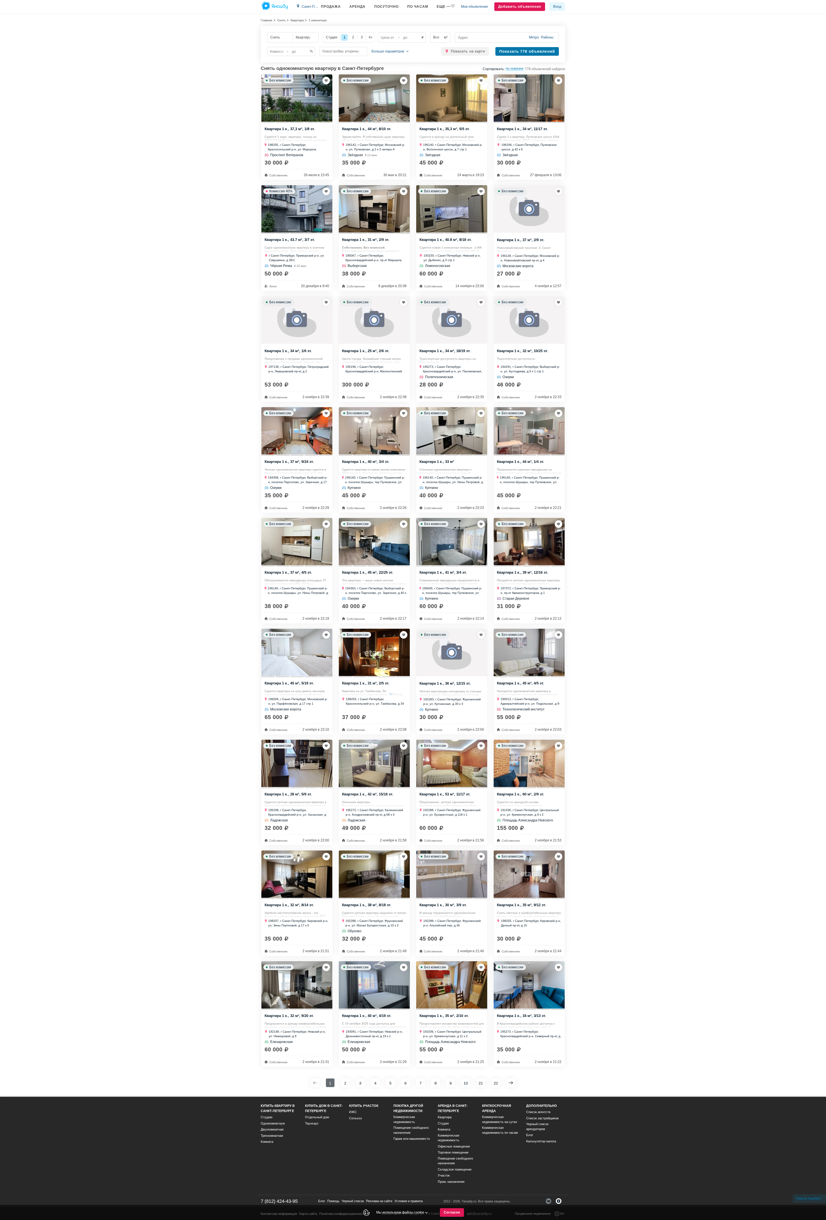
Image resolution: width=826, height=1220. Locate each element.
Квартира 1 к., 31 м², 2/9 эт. (365, 240)
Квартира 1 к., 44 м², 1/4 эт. (520, 462)
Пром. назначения (451, 1181)
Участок (444, 1175)
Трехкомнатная (272, 1135)
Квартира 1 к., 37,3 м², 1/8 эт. (290, 129)
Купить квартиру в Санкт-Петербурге (278, 1108)
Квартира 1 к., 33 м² (436, 462)
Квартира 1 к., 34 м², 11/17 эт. (522, 129)
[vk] (548, 1201)
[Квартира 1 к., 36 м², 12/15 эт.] (451, 652)
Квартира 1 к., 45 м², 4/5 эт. (520, 683)
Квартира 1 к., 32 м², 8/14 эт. (289, 905)
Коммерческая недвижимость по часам (500, 1130)
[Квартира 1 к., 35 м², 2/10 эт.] (451, 985)
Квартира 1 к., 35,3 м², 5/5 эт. (444, 129)
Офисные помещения (454, 1146)
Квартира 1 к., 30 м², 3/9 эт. (443, 905)
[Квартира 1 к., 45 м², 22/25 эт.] (374, 541)
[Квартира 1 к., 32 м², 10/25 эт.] (529, 320)
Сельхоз (355, 1118)
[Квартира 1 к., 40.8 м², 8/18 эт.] (451, 209)
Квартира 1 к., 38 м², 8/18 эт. (366, 905)
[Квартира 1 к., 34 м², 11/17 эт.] (529, 98)
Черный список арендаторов (537, 1126)
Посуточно (386, 6)
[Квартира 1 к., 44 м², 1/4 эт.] (529, 430)
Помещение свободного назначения (411, 1130)
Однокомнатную (273, 1123)
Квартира (297, 20)
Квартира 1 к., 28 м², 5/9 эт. (288, 794)
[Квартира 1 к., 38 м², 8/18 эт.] (374, 874)
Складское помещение (455, 1169)
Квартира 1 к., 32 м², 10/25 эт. (522, 351)
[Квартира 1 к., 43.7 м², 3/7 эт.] (296, 209)
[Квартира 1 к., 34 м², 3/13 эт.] (529, 985)
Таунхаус (312, 1123)
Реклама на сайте (379, 1201)
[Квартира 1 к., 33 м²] (451, 430)
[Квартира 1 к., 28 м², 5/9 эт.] (296, 763)
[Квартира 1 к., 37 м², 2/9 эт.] (529, 209)
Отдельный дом (317, 1117)
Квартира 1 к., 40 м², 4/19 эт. (366, 1016)
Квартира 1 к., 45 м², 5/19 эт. (289, 683)
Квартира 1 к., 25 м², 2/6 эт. (365, 351)
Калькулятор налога (541, 1141)
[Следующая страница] (511, 1082)
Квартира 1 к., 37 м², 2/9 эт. (520, 240)
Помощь (333, 1201)
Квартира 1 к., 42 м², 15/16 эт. (367, 794)
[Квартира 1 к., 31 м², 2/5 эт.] (374, 652)
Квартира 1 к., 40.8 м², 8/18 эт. (445, 240)
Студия (443, 1123)
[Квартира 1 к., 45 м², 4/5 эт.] (529, 652)
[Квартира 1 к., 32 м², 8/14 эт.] (296, 874)
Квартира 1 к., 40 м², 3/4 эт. (365, 462)
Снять (281, 20)
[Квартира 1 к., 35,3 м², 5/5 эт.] (451, 98)
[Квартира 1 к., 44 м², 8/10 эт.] (374, 98)
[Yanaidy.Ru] (274, 6)
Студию (266, 1117)
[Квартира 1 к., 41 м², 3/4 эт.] (451, 541)
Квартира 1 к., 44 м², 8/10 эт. (366, 129)
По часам (417, 6)
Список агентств (538, 1112)
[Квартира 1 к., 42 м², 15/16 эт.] (374, 763)
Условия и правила (409, 1201)
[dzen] (558, 1201)
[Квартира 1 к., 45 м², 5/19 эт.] (296, 652)
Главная (266, 20)
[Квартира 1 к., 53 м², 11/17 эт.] (451, 763)
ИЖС (353, 1112)
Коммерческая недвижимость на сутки (499, 1119)
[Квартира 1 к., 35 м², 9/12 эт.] (529, 874)
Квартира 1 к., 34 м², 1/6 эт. (288, 351)
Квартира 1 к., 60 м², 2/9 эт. (520, 794)
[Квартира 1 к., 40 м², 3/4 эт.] (374, 430)
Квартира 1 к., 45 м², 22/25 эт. (367, 573)
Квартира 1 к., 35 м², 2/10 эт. (444, 1016)
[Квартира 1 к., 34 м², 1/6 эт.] (296, 320)
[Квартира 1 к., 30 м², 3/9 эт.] (451, 874)
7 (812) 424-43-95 (279, 1201)
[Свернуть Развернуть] (389, 51)
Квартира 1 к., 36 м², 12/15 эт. (445, 683)
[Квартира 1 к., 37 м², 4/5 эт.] (296, 541)
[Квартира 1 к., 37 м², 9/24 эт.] (296, 430)
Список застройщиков (542, 1118)
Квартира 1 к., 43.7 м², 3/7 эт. (290, 240)
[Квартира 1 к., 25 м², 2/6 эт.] (374, 320)
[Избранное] (453, 6)
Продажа (331, 6)
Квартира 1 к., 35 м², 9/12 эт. (521, 905)
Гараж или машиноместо (411, 1138)
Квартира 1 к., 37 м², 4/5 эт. (288, 573)
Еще (441, 6)
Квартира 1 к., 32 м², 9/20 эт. (289, 1016)
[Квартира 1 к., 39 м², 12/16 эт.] (529, 541)
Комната (267, 1141)
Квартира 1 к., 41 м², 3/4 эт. (443, 573)
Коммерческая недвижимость (404, 1119)
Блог (529, 1135)
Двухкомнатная (272, 1129)
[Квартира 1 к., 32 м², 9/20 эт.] (296, 985)
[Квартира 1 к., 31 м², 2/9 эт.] (374, 209)
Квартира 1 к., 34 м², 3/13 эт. (521, 1016)
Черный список (353, 1201)
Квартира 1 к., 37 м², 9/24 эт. (289, 462)
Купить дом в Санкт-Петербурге (324, 1108)
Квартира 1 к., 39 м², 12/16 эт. (522, 573)
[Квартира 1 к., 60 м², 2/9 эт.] (529, 763)
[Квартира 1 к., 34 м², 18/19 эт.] (451, 320)
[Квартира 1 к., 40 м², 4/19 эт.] (374, 985)
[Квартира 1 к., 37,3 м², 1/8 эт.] (296, 98)
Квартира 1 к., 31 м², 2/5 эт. (365, 683)
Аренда (357, 6)
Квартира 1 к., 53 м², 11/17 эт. (444, 794)
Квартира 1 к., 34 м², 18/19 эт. (445, 351)
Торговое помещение (453, 1152)
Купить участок (363, 1106)
